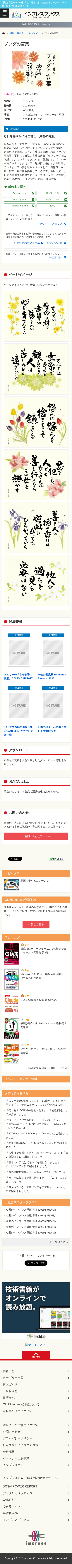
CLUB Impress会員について (21, 1404)
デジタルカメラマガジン (19, 1493)
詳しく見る (37, 924)
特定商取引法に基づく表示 (20, 1445)
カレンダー (34, 33)
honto (52, 205)
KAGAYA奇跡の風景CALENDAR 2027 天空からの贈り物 (18, 731)
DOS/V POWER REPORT (20, 1486)
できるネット (11, 1506)
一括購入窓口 (56, 257)
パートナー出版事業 (16, 1458)
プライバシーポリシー (17, 1438)
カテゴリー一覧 (13, 1377)
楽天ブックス (52, 193)
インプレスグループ (16, 1465)
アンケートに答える (51, 224)
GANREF (9, 1499)
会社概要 (9, 1451)
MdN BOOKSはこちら (36, 24)
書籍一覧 (9, 1371)
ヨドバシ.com (52, 199)
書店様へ (9, 1397)
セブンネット (19, 199)
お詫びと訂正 (55, 242)
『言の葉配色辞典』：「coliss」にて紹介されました (36, 1171)
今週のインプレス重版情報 (21, 1209)
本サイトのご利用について (20, 1425)
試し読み (15, 129)
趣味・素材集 (16, 33)
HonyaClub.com (19, 205)
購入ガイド (10, 1384)
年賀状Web (10, 1513)
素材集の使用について (17, 1411)
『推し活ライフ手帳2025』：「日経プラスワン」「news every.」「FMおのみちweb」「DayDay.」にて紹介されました (36, 1124)
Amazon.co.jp (19, 193)
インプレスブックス (16, 1519)
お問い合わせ (11, 1431)
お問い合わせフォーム (27, 242)
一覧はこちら (60, 1242)
